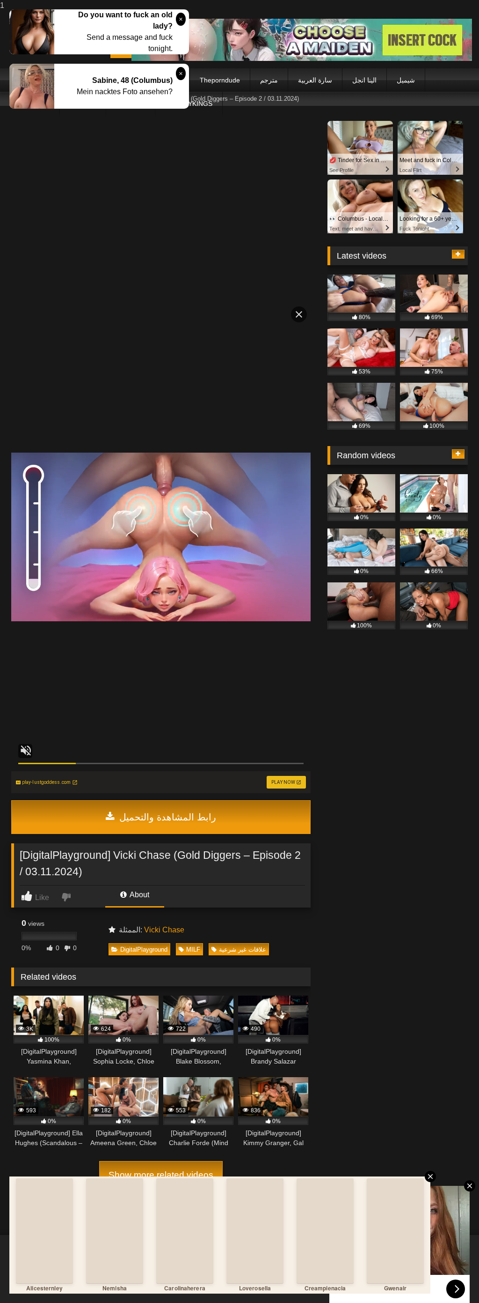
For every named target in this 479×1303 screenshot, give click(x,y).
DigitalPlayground (143, 949)
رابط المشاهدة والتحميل (166, 817)
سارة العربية (315, 80)
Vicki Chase (164, 930)
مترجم (269, 80)
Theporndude (220, 80)
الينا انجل (364, 80)
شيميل (406, 80)
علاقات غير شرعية (242, 949)
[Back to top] (450, 1277)
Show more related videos (161, 1175)
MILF (193, 949)
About (138, 895)
